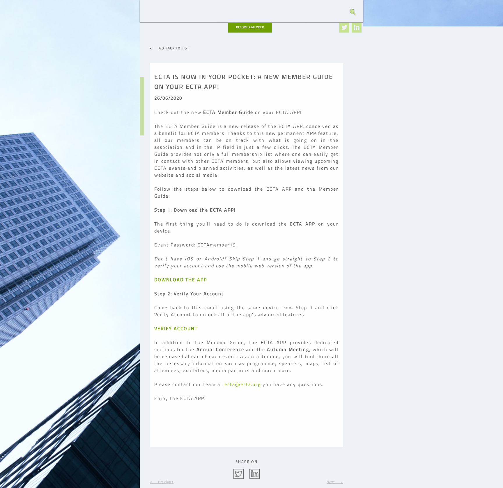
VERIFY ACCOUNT (176, 328)
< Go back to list (169, 48)
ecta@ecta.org (242, 384)
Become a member (250, 27)
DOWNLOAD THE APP (180, 279)
